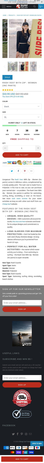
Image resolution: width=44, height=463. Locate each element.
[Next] (39, 38)
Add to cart (22, 459)
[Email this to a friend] (31, 171)
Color (5, 101)
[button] (7, 90)
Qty (4, 143)
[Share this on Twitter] (12, 171)
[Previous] (4, 38)
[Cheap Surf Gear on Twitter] (13, 434)
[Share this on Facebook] (18, 171)
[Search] (35, 6)
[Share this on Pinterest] (25, 171)
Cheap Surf (6, 204)
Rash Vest (19, 179)
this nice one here (18, 222)
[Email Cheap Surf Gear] (30, 434)
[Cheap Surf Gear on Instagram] (26, 434)
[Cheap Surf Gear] (22, 6)
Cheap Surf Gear (24, 441)
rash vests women (20, 199)
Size (4, 112)
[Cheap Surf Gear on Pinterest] (22, 434)
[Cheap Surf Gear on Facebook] (17, 434)
